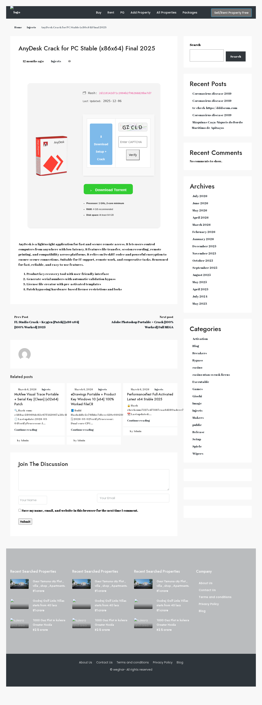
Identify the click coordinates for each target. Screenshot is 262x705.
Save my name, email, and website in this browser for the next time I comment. (80, 510)
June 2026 (200, 203)
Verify (133, 155)
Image (197, 403)
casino (197, 367)
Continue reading (25, 429)
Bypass (197, 360)
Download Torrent (110, 190)
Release (198, 432)
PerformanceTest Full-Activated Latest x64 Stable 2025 (150, 397)
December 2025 (204, 246)
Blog (195, 346)
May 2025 (199, 282)
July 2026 (199, 196)
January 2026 (203, 239)
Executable (200, 382)
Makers (198, 418)
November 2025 (204, 253)
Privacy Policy (209, 604)
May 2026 (199, 210)
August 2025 (201, 275)
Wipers (197, 453)
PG (122, 12)
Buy (98, 12)
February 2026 (203, 232)
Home (18, 27)
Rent (110, 12)
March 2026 (201, 225)
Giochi (197, 396)
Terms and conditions (215, 597)
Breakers (199, 353)
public (197, 425)
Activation (200, 339)
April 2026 (200, 217)
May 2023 (199, 303)
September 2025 (204, 268)
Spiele (197, 446)
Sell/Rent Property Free (231, 13)
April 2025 (200, 289)
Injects (31, 27)
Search (195, 45)
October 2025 (202, 260)
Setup (196, 439)
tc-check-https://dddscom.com (214, 108)
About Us (205, 583)
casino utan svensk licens (211, 374)
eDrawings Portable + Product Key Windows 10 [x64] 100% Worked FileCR (93, 399)
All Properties (166, 12)
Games (197, 389)
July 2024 (199, 296)
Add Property (140, 12)
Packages (190, 12)
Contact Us (207, 590)
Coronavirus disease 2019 (212, 93)
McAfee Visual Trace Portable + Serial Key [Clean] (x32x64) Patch (36, 399)
